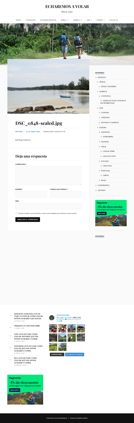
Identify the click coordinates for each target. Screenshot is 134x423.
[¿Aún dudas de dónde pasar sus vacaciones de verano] (81, 338)
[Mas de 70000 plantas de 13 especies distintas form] (72, 338)
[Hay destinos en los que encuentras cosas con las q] (62, 328)
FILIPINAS (105, 112)
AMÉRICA (76, 20)
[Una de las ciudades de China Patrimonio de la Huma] (53, 328)
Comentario (21, 164)
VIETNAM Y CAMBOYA (110, 122)
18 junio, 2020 (34, 131)
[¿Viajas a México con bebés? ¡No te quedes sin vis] (53, 338)
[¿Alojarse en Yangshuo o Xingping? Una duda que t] (62, 338)
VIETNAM (101, 190)
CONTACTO (113, 20)
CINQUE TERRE (109, 151)
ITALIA (103, 147)
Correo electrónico (59, 189)
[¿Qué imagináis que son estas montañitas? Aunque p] (53, 347)
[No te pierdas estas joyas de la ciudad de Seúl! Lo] (81, 328)
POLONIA (105, 161)
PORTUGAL (105, 171)
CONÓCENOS (30, 20)
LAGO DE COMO (109, 156)
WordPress (62, 418)
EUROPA (100, 20)
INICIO (18, 20)
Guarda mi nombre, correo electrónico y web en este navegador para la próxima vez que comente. (47, 213)
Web (17, 201)
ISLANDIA (105, 142)
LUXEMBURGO (103, 185)
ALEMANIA (105, 132)
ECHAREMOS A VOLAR (67, 6)
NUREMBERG (108, 137)
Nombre (19, 189)
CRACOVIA (107, 166)
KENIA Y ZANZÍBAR (108, 86)
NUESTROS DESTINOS (48, 20)
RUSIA (103, 180)
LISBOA (106, 175)
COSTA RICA (106, 96)
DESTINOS (102, 77)
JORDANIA (105, 117)
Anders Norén (82, 418)
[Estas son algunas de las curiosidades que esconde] (72, 328)
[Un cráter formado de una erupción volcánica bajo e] (62, 347)
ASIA (88, 20)
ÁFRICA (64, 20)
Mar (21, 131)
